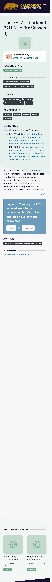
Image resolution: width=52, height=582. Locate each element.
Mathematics (26, 99)
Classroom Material (12, 70)
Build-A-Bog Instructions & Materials (10, 559)
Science (29, 103)
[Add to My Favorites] (20, 537)
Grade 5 (17, 115)
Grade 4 (7, 115)
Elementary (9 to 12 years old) (16, 82)
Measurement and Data (13, 103)
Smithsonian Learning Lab (25, 57)
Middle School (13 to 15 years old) (18, 86)
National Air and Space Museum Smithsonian (22, 243)
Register (28, 228)
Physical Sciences (11, 99)
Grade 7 (35, 115)
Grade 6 (26, 115)
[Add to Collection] (20, 541)
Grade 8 (7, 119)
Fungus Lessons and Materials (35, 558)
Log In (11, 228)
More (41, 194)
